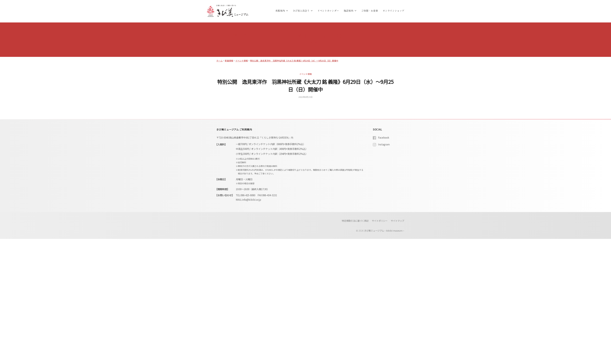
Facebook (383, 137)
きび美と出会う (301, 11)
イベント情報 (305, 73)
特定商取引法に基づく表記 (355, 220)
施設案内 (348, 11)
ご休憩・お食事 (369, 11)
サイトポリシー (379, 220)
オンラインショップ (393, 11)
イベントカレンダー (328, 11)
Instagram (384, 144)
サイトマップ (397, 220)
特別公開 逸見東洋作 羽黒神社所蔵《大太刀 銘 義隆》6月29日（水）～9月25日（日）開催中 (294, 60)
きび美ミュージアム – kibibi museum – (384, 230)
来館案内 (280, 11)
